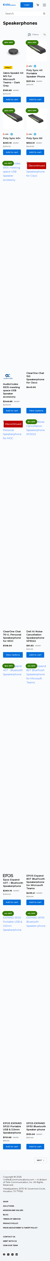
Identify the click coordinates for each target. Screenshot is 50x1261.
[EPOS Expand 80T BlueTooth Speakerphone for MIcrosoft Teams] (36, 767)
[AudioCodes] (8, 376)
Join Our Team (10, 1245)
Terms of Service (12, 1219)
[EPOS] (8, 875)
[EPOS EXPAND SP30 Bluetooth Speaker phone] (36, 1015)
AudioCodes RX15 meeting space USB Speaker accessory (11, 390)
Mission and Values (13, 1210)
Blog (5, 1215)
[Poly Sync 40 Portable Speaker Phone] (36, 51)
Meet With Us (10, 1241)
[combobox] (22, 13)
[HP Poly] (31, 66)
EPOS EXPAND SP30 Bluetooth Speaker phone (36, 1126)
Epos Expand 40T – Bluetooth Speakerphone (13, 882)
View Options (36, 410)
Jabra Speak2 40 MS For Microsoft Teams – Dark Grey (13, 79)
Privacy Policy (10, 1223)
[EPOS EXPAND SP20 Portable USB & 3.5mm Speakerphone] (13, 1015)
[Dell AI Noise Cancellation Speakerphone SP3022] (36, 523)
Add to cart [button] (12, 99)
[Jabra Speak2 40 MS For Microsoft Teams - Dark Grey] (13, 51)
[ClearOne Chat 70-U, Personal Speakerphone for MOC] (13, 523)
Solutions (8, 1206)
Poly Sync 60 (34, 138)
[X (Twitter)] (8, 1254)
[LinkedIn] (17, 1254)
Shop (5, 1202)
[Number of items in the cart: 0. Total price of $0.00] (37, 4)
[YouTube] (12, 1254)
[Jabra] (8, 67)
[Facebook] (4, 1254)
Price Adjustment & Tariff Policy (20, 1228)
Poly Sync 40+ (12, 138)
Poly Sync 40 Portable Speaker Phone (35, 73)
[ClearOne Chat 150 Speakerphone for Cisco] (36, 265)
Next (39, 1160)
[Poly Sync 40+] (13, 119)
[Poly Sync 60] (36, 119)
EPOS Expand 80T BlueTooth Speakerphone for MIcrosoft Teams (35, 882)
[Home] (9, 5)
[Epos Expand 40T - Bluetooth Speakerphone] (13, 767)
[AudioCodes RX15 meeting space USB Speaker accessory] (13, 265)
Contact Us (9, 1237)
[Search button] (44, 13)
